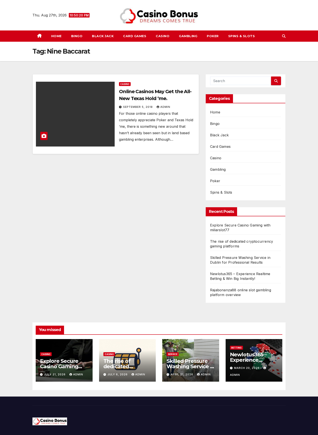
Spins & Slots (241, 36)
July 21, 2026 (55, 374)
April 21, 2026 (182, 374)
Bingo (77, 36)
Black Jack (103, 36)
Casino (162, 36)
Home (56, 36)
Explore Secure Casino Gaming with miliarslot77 (61, 366)
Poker (213, 36)
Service (172, 354)
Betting (236, 347)
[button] (284, 36)
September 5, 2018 (138, 106)
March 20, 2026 (247, 368)
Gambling (188, 36)
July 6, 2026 (118, 374)
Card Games (134, 36)
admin (165, 106)
